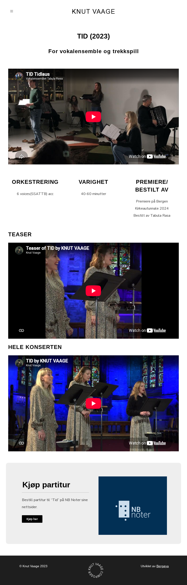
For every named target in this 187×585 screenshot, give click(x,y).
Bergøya (162, 566)
